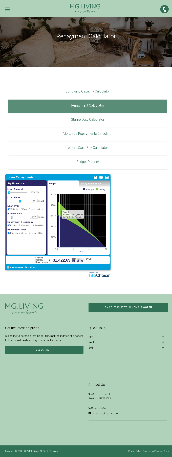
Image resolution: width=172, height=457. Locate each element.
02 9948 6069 (98, 407)
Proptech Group (161, 451)
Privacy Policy (134, 451)
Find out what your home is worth (128, 307)
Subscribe (43, 349)
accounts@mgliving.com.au (107, 413)
